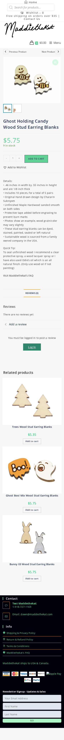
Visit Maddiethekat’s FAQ (18, 275)
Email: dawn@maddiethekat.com (32, 614)
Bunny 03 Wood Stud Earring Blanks (32, 564)
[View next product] (58, 51)
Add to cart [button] (32, 441)
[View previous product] (5, 51)
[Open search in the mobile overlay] (30, 7)
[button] (14, 167)
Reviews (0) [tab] (31, 293)
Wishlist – (34, 12)
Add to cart (36, 158)
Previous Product (17, 51)
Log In (32, 347)
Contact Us (32, 19)
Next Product (48, 51)
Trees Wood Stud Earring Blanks (32, 426)
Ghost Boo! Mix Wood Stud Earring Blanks (32, 495)
